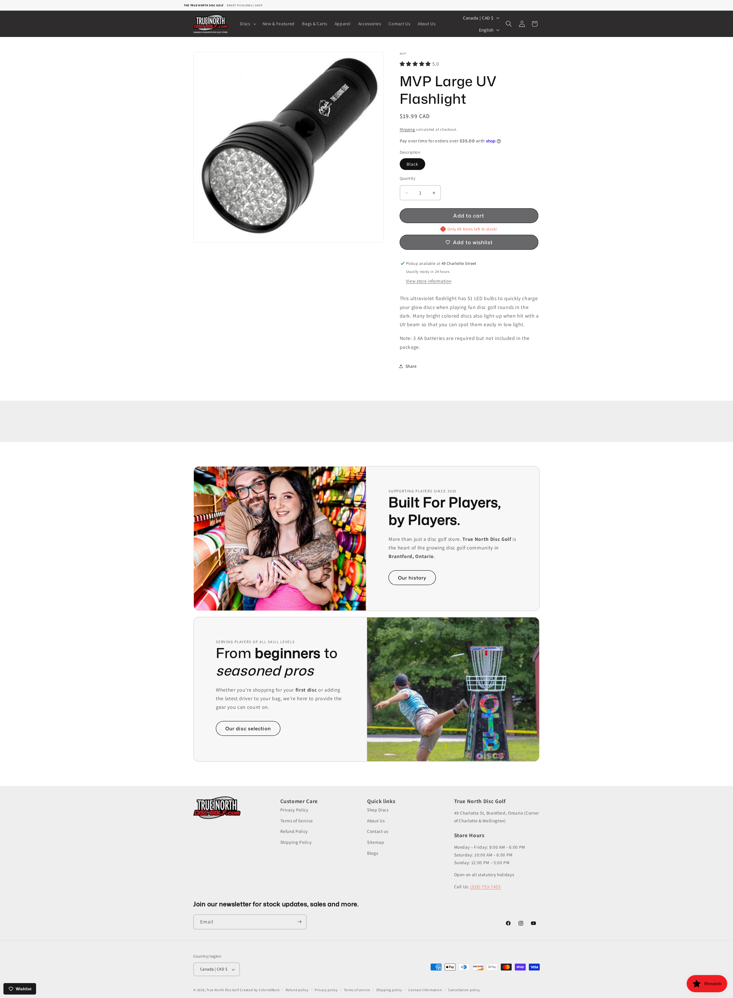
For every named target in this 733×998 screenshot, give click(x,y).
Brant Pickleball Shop (245, 5)
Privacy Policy (294, 810)
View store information (429, 281)
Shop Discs (378, 810)
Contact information (425, 990)
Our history (412, 577)
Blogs (372, 853)
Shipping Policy (296, 842)
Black (413, 164)
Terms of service (357, 990)
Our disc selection (248, 728)
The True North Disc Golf (204, 5)
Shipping (407, 129)
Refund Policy (294, 831)
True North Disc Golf (222, 990)
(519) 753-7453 (485, 886)
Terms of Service (296, 820)
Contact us (377, 831)
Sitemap (375, 842)
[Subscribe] (299, 921)
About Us (376, 820)
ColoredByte (269, 990)
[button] (247, 23)
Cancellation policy (464, 990)
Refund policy (297, 990)
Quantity (408, 178)
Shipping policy (389, 990)
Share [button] (411, 366)
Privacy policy (326, 990)
